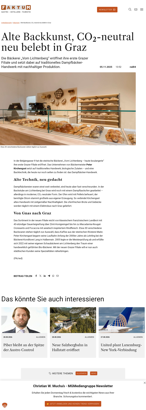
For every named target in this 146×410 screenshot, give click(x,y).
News (93, 373)
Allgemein (16, 23)
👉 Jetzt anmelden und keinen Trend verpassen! (73, 403)
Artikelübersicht (6, 23)
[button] (4, 405)
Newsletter (105, 9)
